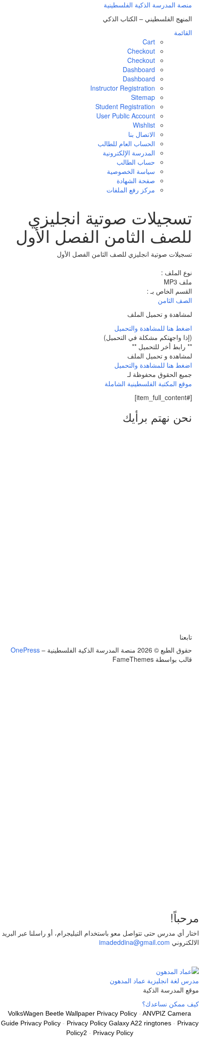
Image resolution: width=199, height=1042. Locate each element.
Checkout (141, 50)
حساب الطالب (136, 161)
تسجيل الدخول (132, 888)
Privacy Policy (113, 1032)
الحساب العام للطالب (126, 143)
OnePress (25, 649)
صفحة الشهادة (136, 180)
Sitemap (143, 97)
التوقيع (161, 888)
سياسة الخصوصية (131, 171)
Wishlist (144, 124)
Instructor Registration (122, 87)
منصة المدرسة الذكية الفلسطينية (148, 4)
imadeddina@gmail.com (134, 942)
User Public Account (125, 115)
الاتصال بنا (141, 134)
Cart (149, 41)
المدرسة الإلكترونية (129, 152)
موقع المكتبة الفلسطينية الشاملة (148, 383)
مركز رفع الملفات (130, 189)
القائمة (183, 32)
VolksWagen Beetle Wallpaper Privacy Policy (72, 1013)
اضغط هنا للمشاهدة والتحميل (153, 328)
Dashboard (139, 69)
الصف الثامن (175, 300)
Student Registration (125, 106)
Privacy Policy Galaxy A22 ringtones (119, 1023)
